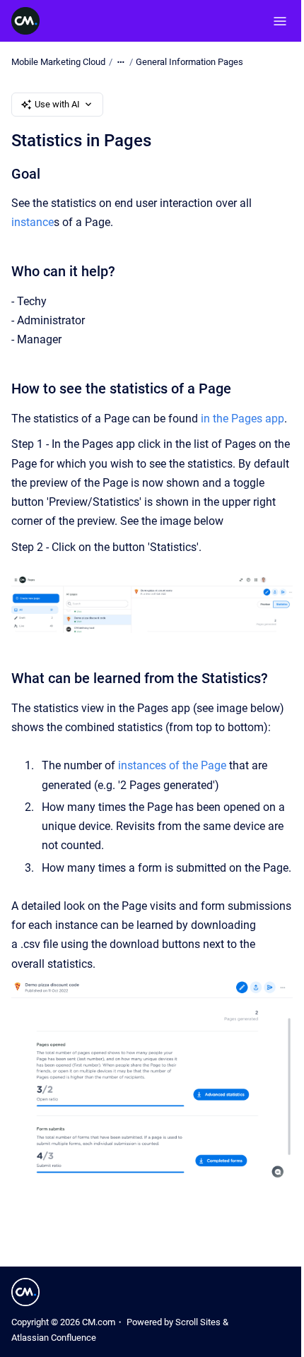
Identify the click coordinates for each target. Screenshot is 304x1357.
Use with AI (57, 104)
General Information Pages (189, 62)
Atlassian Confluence (53, 1337)
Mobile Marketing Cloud (58, 62)
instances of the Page (172, 765)
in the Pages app (242, 418)
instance (32, 222)
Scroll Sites (198, 1322)
